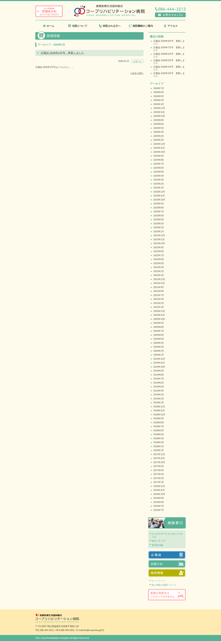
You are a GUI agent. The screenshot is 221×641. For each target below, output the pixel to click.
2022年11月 (159, 239)
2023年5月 (158, 219)
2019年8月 (158, 374)
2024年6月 (158, 168)
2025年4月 (158, 132)
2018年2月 (158, 446)
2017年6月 (158, 470)
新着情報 (53, 36)
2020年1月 (158, 354)
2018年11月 (159, 410)
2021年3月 (158, 299)
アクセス (172, 25)
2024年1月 (158, 187)
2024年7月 (158, 163)
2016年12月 (159, 486)
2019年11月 (159, 362)
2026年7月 (158, 88)
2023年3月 (158, 223)
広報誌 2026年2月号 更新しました (62, 52)
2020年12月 (159, 311)
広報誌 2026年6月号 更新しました (169, 55)
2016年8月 (158, 502)
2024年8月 (158, 160)
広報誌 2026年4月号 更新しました (169, 68)
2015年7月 (158, 510)
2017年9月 (158, 466)
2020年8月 (158, 327)
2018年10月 (159, 414)
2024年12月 (159, 144)
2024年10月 (159, 152)
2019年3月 (158, 394)
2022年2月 (158, 271)
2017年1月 (158, 482)
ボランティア (158, 540)
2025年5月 (158, 128)
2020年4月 (158, 343)
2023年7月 (158, 211)
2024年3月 (158, 179)
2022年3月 (158, 267)
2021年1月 (158, 307)
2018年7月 (158, 426)
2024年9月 (158, 156)
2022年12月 (159, 235)
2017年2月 (158, 478)
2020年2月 (158, 351)
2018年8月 (158, 422)
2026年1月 (158, 104)
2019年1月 (158, 402)
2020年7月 (158, 331)
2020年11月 (159, 315)
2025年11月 (159, 112)
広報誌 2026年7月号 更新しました (169, 48)
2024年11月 (159, 148)
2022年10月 (159, 243)
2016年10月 (159, 494)
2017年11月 (159, 458)
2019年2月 (158, 398)
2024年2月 (158, 183)
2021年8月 (158, 291)
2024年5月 (158, 171)
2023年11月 (159, 195)
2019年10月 (159, 366)
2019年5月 (158, 386)
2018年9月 (158, 418)
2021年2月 (158, 303)
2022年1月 (158, 275)
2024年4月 (158, 175)
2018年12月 (159, 406)
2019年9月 (158, 370)
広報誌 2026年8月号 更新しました (169, 42)
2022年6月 (158, 259)
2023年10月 (159, 199)
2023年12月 (159, 191)
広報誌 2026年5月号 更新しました (169, 61)
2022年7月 (158, 255)
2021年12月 (159, 279)
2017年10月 (159, 462)
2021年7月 (158, 295)
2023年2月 (158, 227)
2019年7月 (158, 378)
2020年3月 (158, 347)
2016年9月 (158, 498)
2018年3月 (158, 442)
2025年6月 (158, 124)
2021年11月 (159, 283)
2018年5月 (158, 434)
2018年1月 (158, 450)
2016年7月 (158, 506)
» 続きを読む (137, 73)
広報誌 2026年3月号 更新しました (169, 74)
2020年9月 (158, 323)
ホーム (50, 25)
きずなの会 (157, 545)
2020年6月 (158, 335)
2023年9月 (158, 203)
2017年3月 (158, 474)
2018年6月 (158, 430)
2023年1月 (158, 231)
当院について (79, 25)
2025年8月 (158, 120)
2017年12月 (159, 454)
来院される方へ (112, 25)
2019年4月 (158, 390)
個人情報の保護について (163, 585)
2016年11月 (159, 490)
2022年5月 (158, 263)
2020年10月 (159, 319)
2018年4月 (158, 438)
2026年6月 (158, 92)
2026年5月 (158, 96)
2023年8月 (158, 207)
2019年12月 (159, 359)
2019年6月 (158, 382)
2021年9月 (158, 287)
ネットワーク (158, 580)
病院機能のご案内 (143, 25)
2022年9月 (158, 247)
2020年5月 (158, 339)
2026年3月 (158, 100)
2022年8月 (158, 251)
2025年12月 (159, 108)
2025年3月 (158, 136)
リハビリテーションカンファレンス (167, 535)
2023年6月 (158, 215)
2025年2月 (158, 140)
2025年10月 (159, 116)
